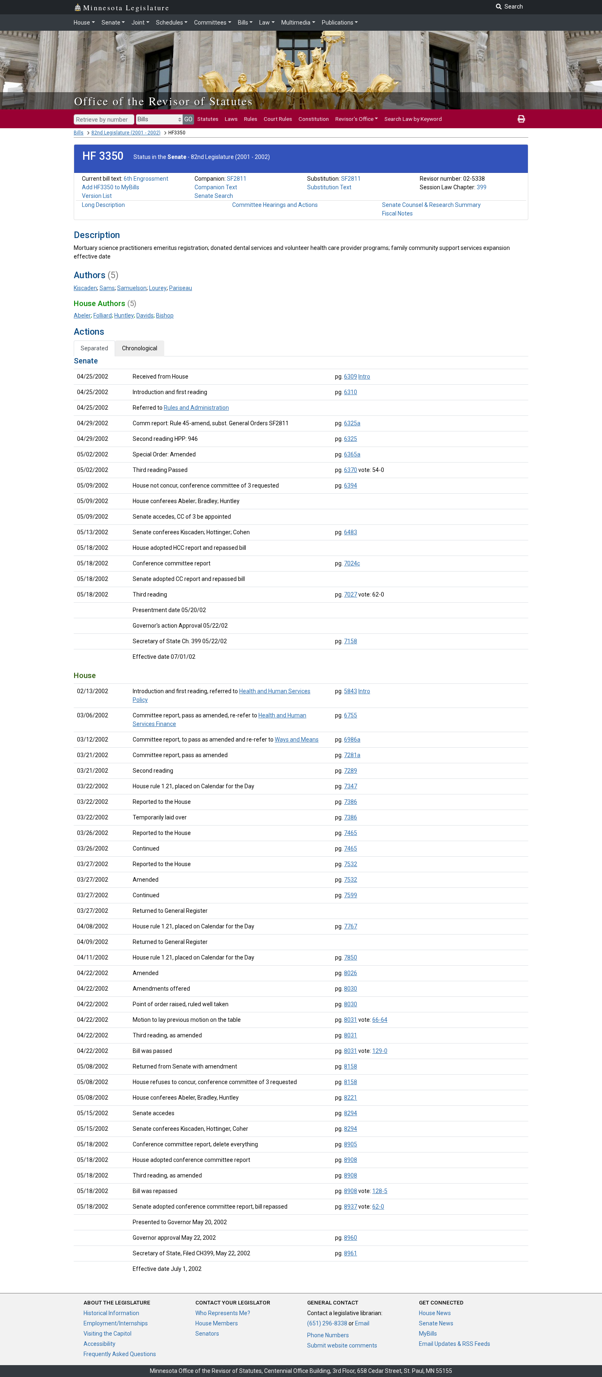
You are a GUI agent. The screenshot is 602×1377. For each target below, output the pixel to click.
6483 (350, 532)
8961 (350, 1253)
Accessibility (99, 1344)
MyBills (428, 1333)
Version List (97, 196)
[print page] (521, 119)
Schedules (169, 22)
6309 (350, 376)
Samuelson (132, 288)
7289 (350, 770)
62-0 (378, 1206)
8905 (350, 1144)
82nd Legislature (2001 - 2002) (126, 133)
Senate (111, 22)
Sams (107, 288)
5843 (350, 691)
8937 (350, 1206)
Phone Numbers (328, 1335)
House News (435, 1313)
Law (264, 22)
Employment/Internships (116, 1323)
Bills (243, 22)
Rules (250, 119)
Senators (207, 1333)
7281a (352, 755)
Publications (337, 22)
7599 (350, 895)
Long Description (103, 205)
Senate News (436, 1323)
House (82, 22)
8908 (350, 1160)
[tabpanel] (301, 816)
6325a (352, 423)
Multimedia (295, 22)
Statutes (207, 119)
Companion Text (216, 187)
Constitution (314, 119)
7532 (350, 864)
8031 (350, 1019)
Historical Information (111, 1313)
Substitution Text (329, 187)
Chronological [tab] (139, 348)
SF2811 (237, 178)
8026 (350, 973)
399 (482, 187)
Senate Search (214, 196)
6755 (350, 715)
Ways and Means (297, 739)
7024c (352, 563)
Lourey (158, 288)
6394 (350, 485)
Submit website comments (342, 1345)
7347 (350, 786)
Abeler (82, 315)
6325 (350, 439)
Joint (138, 22)
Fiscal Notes (397, 213)
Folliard (102, 315)
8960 (350, 1237)
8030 (350, 988)
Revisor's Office (354, 119)
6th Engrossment (146, 178)
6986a (352, 739)
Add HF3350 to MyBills (110, 187)
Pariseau (180, 288)
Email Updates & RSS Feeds (454, 1344)
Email (362, 1323)
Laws (231, 119)
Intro (364, 376)
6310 (350, 392)
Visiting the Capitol (107, 1333)
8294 (350, 1113)
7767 (350, 926)
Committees (210, 22)
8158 (350, 1066)
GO (188, 119)
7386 (350, 802)
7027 (350, 594)
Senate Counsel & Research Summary (431, 205)
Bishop (165, 315)
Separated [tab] (94, 348)
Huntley (124, 315)
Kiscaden (85, 288)
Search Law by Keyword (413, 119)
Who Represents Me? (222, 1313)
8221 (350, 1097)
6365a (352, 454)
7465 (350, 833)
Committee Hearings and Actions (275, 205)
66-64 (379, 1019)
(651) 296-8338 (327, 1323)
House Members (216, 1323)
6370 (350, 470)
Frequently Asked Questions (120, 1354)
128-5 (379, 1191)
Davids (145, 315)
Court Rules (278, 119)
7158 (350, 641)
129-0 (379, 1051)
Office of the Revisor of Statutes (163, 101)
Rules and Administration (196, 407)
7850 (350, 957)
